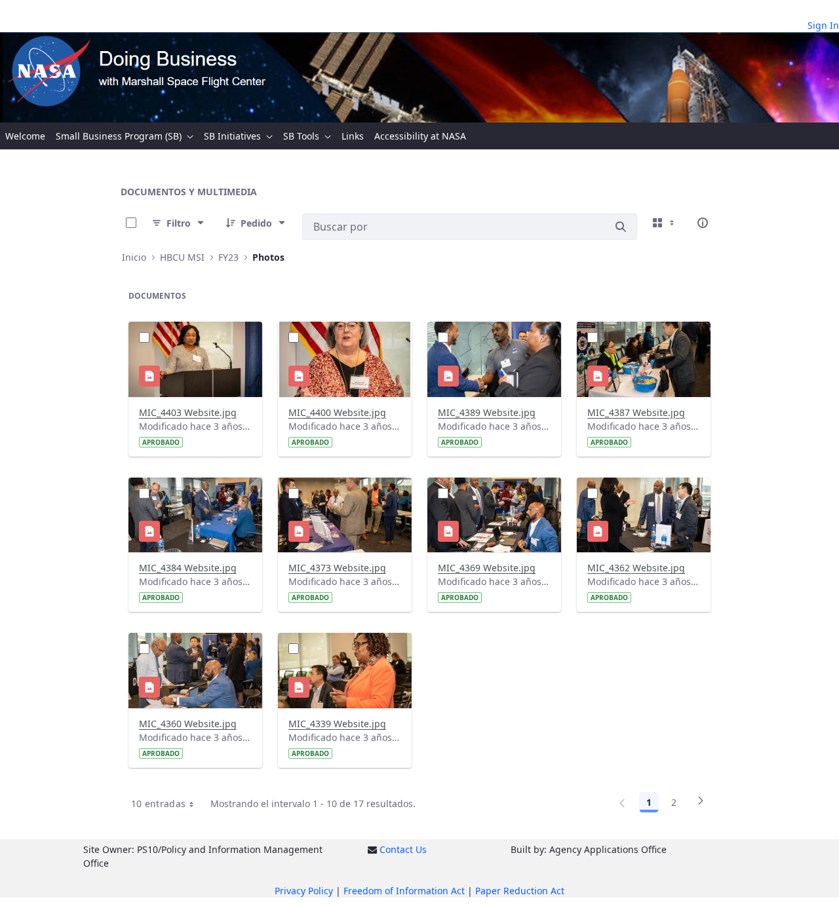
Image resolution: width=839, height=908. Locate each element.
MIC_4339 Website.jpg (337, 723)
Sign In (823, 25)
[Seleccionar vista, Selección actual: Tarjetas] (665, 222)
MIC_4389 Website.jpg (487, 412)
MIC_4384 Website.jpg (188, 567)
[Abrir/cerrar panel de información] (702, 222)
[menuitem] (25, 136)
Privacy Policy (304, 890)
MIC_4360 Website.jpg (188, 723)
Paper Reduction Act (519, 890)
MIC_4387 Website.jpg (636, 412)
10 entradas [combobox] (158, 803)
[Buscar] (620, 226)
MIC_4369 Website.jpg (487, 567)
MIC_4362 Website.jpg (636, 567)
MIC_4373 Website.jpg (337, 567)
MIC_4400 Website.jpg (337, 412)
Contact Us (403, 849)
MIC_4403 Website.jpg (188, 412)
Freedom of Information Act (404, 890)
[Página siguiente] (700, 804)
